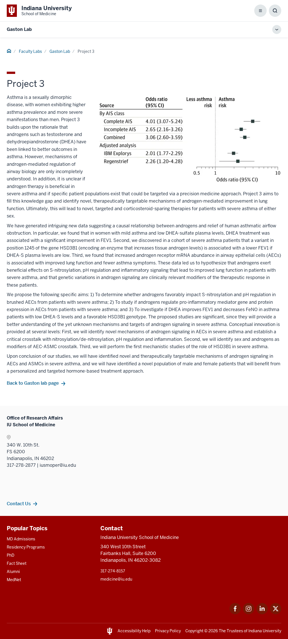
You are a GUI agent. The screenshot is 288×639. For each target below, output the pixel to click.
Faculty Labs (30, 51)
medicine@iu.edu (116, 579)
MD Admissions (21, 538)
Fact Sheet (16, 563)
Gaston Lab (19, 29)
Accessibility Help (134, 630)
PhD (10, 555)
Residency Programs (26, 547)
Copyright (194, 630)
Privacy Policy (168, 630)
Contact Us (19, 503)
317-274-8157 (112, 571)
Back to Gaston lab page (33, 383)
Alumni (13, 571)
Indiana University (264, 630)
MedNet (14, 579)
